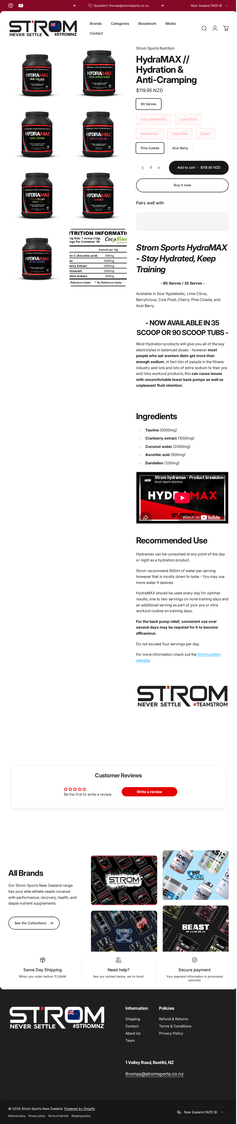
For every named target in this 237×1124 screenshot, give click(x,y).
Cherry (202, 134)
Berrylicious (146, 134)
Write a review (147, 791)
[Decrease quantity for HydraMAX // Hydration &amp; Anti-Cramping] (138, 167)
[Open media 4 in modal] (36, 192)
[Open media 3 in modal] (96, 133)
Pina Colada (146, 148)
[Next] (162, 5)
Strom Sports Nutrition (152, 48)
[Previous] (75, 5)
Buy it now (178, 185)
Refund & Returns (173, 1017)
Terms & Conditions (175, 1024)
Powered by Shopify (79, 1107)
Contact (132, 1024)
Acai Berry (177, 148)
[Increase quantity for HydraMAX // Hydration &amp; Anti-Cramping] (156, 167)
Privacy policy (36, 1114)
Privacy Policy (171, 1031)
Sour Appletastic (150, 119)
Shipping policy (80, 1114)
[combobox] (210, 5)
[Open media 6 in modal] (36, 73)
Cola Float (176, 134)
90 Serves (145, 104)
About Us (132, 1031)
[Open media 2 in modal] (36, 133)
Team (130, 1039)
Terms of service (58, 1114)
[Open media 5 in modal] (96, 192)
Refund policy (16, 1114)
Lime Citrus (185, 119)
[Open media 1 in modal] (96, 73)
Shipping (132, 1017)
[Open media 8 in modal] (96, 252)
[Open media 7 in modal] (36, 252)
